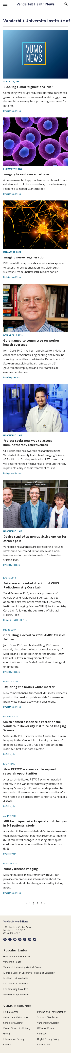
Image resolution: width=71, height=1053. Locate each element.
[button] (5, 4)
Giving (6, 1033)
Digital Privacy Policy (48, 1039)
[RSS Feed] (5, 939)
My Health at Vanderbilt (15, 978)
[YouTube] (15, 939)
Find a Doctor (10, 1011)
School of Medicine (47, 1017)
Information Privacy (13, 1039)
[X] (24, 939)
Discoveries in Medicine (15, 983)
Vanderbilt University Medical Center (22, 967)
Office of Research (47, 1028)
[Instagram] (19, 939)
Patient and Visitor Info (15, 1017)
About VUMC (44, 1044)
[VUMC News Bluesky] (34, 939)
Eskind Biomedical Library (17, 1028)
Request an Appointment (16, 994)
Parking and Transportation (51, 1011)
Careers (7, 1044)
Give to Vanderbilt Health (16, 956)
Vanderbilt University (48, 1022)
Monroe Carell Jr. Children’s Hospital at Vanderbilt (29, 972)
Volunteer (42, 1033)
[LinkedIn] (29, 939)
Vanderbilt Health (12, 961)
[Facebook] (10, 939)
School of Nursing (12, 1022)
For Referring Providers (15, 989)
